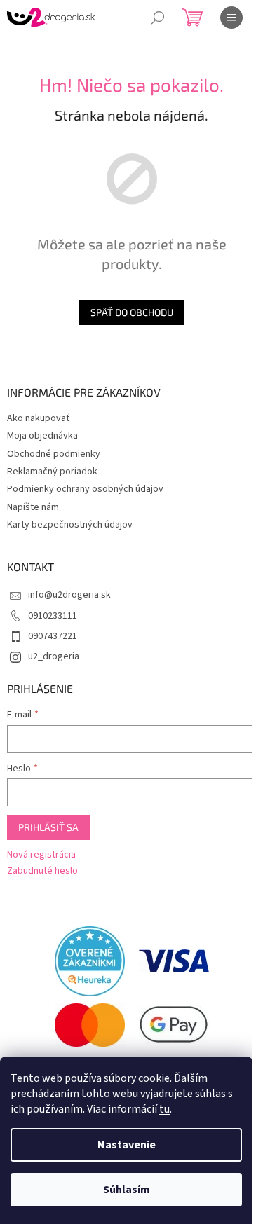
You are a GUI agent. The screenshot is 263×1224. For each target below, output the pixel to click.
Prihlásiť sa (48, 827)
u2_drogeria (53, 656)
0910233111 (52, 616)
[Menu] (231, 18)
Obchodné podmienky (53, 454)
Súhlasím (126, 1189)
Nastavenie (126, 1145)
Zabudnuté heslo (42, 871)
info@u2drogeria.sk (69, 595)
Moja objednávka (42, 436)
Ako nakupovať (38, 418)
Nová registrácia (41, 855)
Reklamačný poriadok (52, 472)
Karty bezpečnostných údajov (70, 525)
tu (164, 1109)
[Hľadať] (158, 18)
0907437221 (52, 636)
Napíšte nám (33, 507)
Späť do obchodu (131, 312)
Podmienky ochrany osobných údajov (85, 489)
